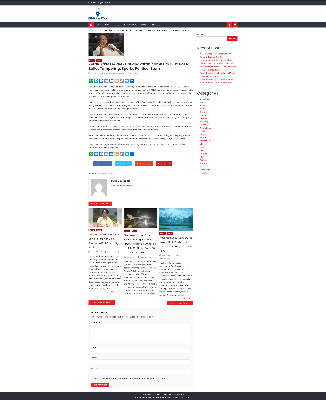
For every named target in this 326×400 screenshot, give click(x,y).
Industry (203, 137)
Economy (204, 121)
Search (200, 34)
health (203, 131)
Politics (203, 160)
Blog (201, 102)
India (107, 25)
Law (201, 150)
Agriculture (204, 99)
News (98, 25)
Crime (202, 112)
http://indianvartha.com (121, 185)
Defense (203, 118)
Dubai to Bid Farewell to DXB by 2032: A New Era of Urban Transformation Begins (103, 302)
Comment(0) (123, 73)
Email (94, 357)
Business (156, 25)
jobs (201, 144)
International (130, 25)
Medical (203, 153)
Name (94, 347)
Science (203, 163)
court (202, 108)
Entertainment (206, 128)
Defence (204, 115)
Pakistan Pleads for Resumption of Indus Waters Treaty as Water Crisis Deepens (181, 303)
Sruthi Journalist (110, 73)
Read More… (115, 292)
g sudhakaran (103, 173)
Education (204, 124)
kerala (91, 60)
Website (94, 368)
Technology (205, 169)
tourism (203, 173)
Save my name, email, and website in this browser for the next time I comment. (129, 378)
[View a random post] (235, 24)
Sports (144, 25)
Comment (96, 322)
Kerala (117, 25)
